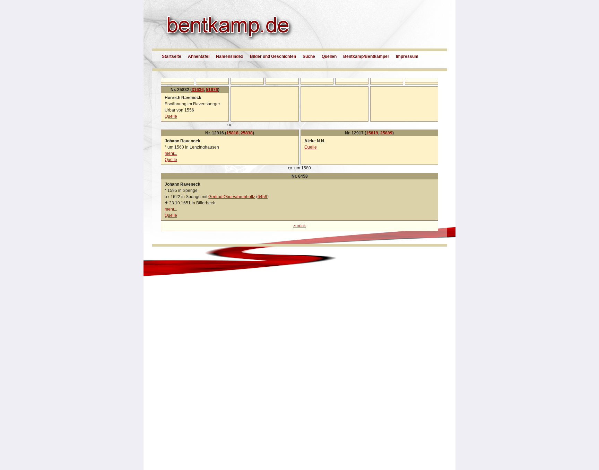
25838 (247, 133)
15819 (372, 133)
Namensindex (229, 56)
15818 (232, 133)
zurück (299, 225)
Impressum (407, 56)
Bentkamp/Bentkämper (366, 56)
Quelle (171, 116)
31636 (198, 89)
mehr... (171, 153)
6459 (262, 196)
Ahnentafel (198, 56)
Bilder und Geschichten (273, 56)
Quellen (329, 56)
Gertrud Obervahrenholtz (231, 196)
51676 (212, 89)
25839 (386, 133)
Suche (309, 56)
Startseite (171, 56)
